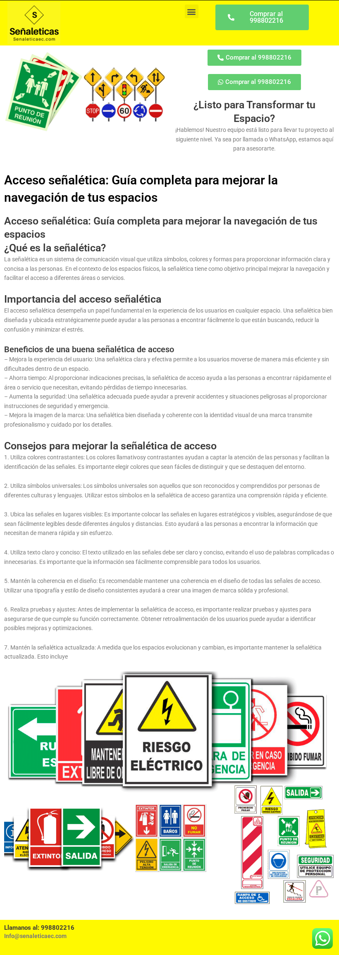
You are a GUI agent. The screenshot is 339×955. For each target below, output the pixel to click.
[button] (191, 11)
